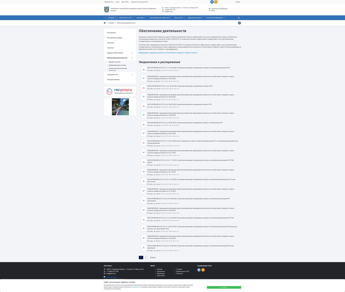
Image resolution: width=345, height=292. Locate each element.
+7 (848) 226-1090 (170, 9)
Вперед (152, 257)
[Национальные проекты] (120, 106)
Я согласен (224, 287)
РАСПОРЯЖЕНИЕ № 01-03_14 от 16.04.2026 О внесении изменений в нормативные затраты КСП (180, 86)
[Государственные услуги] (120, 92)
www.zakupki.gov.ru (171, 49)
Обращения (161, 273)
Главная (159, 269)
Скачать (158, 70)
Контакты (179, 273)
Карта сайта (161, 276)
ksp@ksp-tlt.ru (169, 11)
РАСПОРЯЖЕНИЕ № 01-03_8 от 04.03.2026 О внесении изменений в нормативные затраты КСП (179, 104)
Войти (213, 10)
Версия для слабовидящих (219, 8)
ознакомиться (135, 287)
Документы (161, 271)
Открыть (151, 70)
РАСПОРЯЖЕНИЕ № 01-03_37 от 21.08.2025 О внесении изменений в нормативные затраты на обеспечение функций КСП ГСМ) (190, 218)
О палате (179, 269)
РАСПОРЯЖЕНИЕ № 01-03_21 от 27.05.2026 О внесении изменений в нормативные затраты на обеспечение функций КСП (188, 68)
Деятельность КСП (182, 271)
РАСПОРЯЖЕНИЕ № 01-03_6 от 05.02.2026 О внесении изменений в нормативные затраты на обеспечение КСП (185, 123)
